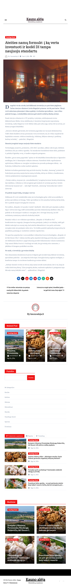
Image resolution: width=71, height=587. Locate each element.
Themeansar (13, 583)
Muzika (7, 412)
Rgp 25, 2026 (53, 358)
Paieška (10, 371)
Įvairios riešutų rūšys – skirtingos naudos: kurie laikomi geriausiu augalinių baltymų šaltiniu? (45, 457)
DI (34, 56)
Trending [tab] (41, 436)
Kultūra (7, 397)
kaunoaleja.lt (15, 56)
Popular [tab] (30, 436)
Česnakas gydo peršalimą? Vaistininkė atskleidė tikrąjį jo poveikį (45, 471)
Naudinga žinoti (10, 37)
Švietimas (8, 427)
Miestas (7, 402)
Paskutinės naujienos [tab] (15, 436)
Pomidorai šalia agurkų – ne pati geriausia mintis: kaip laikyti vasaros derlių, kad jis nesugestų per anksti (45, 485)
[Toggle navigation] (6, 20)
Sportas (7, 422)
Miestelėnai (9, 407)
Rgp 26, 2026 (11, 358)
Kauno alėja (35, 19)
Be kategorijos (9, 387)
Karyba (7, 392)
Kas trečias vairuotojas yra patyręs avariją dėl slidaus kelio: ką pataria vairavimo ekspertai (18, 290)
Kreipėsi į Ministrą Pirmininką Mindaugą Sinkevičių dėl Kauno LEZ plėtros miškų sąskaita (46, 444)
